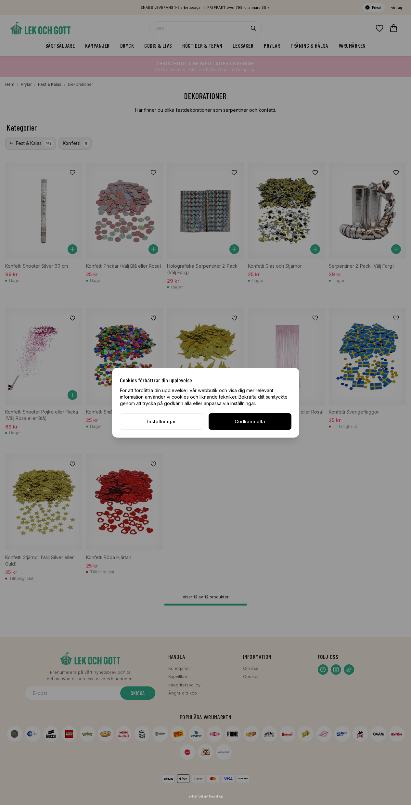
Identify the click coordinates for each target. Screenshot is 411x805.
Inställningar (161, 421)
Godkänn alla (250, 421)
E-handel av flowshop (205, 796)
